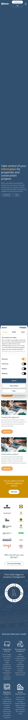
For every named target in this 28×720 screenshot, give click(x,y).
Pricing (16, 195)
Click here (14, 492)
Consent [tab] (5, 332)
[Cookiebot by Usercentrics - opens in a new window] (19, 328)
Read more (7, 395)
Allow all (14, 380)
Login (17, 5)
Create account (17, 2)
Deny (14, 391)
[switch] (24, 364)
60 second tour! (6, 195)
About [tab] (23, 332)
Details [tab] (14, 332)
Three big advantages (14, 563)
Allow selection (14, 385)
